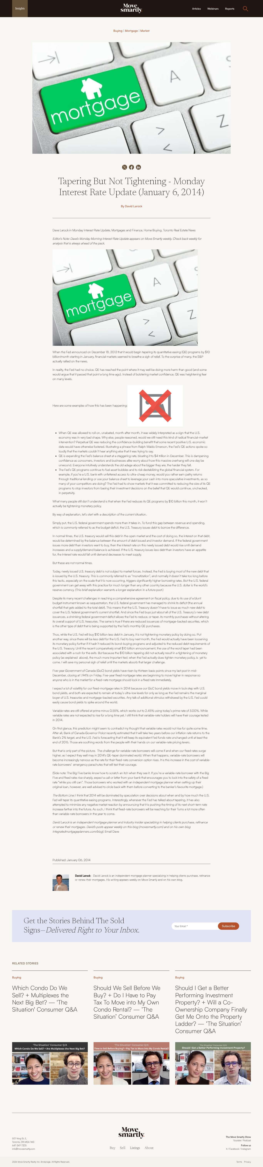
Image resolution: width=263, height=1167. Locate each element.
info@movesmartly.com (23, 1148)
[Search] (245, 8)
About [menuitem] (149, 1148)
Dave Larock (61, 230)
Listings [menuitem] (135, 1148)
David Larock (133, 206)
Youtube (237, 1140)
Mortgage (131, 31)
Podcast (247, 1140)
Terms (239, 1161)
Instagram (246, 1148)
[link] (131, 8)
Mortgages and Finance (126, 230)
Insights (20, 8)
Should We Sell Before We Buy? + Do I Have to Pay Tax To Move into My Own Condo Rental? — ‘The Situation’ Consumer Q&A (127, 1002)
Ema (108, 831)
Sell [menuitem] (122, 1148)
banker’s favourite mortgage (184, 787)
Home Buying (153, 230)
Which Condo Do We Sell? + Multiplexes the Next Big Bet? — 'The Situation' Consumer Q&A (44, 998)
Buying (117, 31)
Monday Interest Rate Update (91, 230)
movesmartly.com (151, 827)
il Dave (115, 831)
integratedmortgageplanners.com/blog (77, 831)
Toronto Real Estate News (179, 230)
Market (145, 31)
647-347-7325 (19, 1145)
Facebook (234, 1148)
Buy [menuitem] (112, 1148)
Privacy (247, 1161)
